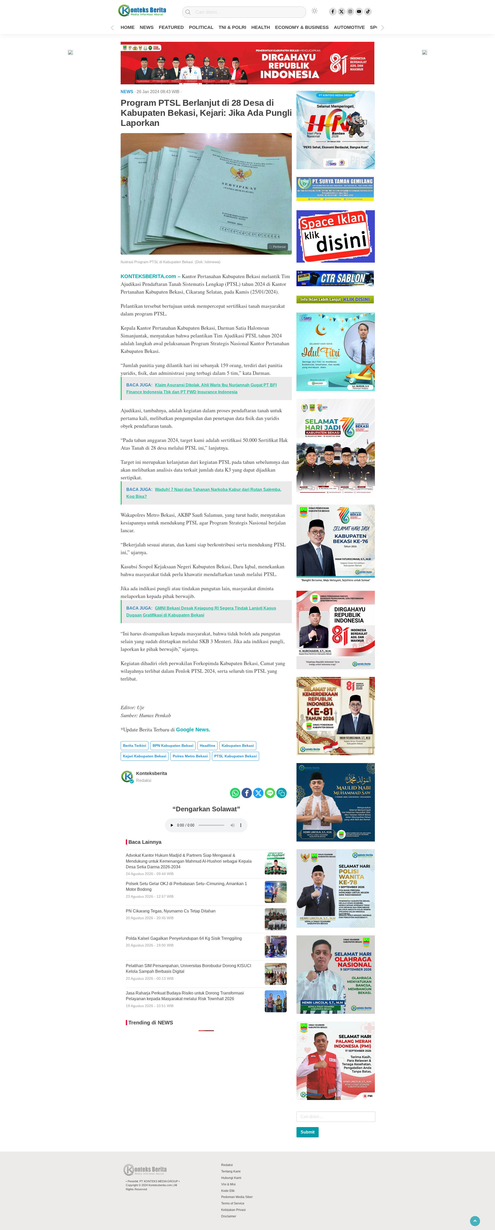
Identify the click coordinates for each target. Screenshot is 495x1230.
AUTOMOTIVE (349, 27)
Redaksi (227, 1165)
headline (207, 745)
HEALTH (260, 27)
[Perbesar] (206, 253)
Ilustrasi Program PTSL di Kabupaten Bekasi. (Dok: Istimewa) (170, 262)
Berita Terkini (134, 745)
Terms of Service (232, 1203)
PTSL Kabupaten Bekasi (235, 756)
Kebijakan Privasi (233, 1210)
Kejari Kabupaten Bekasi (144, 756)
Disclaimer (228, 1216)
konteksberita (151, 773)
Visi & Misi (228, 1184)
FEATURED (171, 27)
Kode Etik (228, 1191)
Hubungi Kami (231, 1178)
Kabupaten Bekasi (238, 745)
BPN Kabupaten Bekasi (173, 745)
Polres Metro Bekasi (190, 756)
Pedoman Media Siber (237, 1197)
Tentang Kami (231, 1171)
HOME (128, 27)
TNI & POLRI (232, 27)
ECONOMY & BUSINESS (302, 27)
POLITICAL (201, 27)
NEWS (147, 27)
